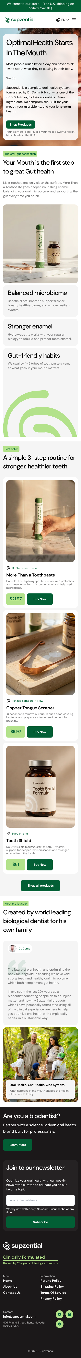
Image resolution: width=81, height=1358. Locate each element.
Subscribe (40, 1222)
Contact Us (11, 1293)
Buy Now (39, 599)
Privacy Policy (51, 1298)
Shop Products (20, 124)
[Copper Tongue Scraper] (40, 675)
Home (7, 1281)
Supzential (46, 1351)
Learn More (17, 1145)
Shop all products (41, 885)
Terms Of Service (53, 1293)
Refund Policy (50, 1281)
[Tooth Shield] (40, 808)
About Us (10, 1286)
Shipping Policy (52, 1286)
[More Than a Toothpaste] (40, 542)
